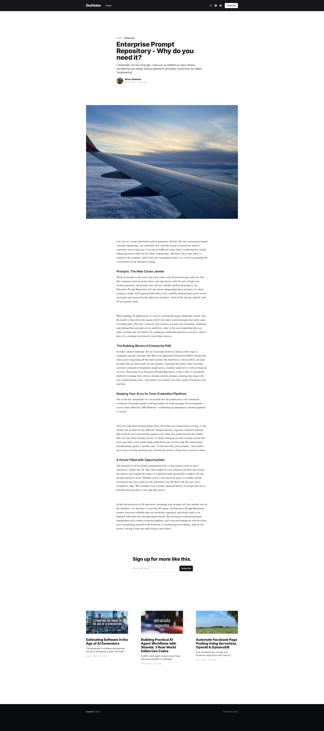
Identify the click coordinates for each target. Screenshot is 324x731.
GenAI (119, 38)
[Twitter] (220, 5)
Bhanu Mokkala (133, 79)
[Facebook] (216, 5)
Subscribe (231, 5)
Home (109, 5)
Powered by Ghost (230, 712)
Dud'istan (93, 5)
